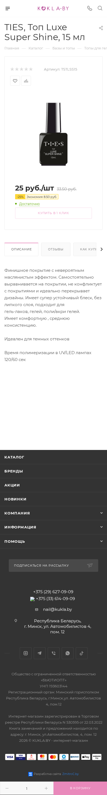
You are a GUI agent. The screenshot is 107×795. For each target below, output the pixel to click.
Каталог (14, 457)
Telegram (40, 653)
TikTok (82, 653)
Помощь (14, 541)
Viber (54, 653)
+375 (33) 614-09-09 (55, 598)
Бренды (13, 471)
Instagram (26, 653)
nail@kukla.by (57, 609)
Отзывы (56, 249)
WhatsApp (68, 653)
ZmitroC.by (70, 774)
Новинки (15, 499)
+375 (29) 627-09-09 (53, 591)
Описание (21, 249)
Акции (12, 485)
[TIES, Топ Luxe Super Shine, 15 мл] (53, 133)
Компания (17, 513)
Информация (20, 527)
